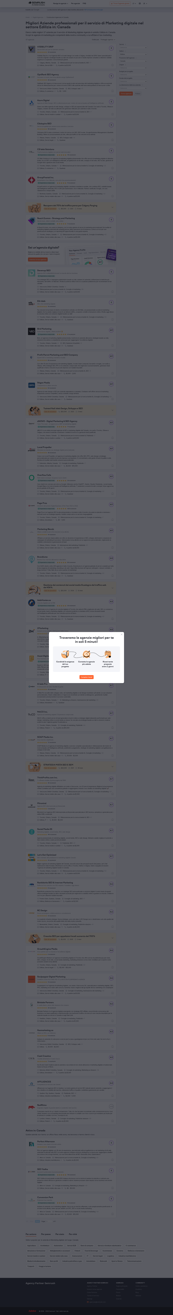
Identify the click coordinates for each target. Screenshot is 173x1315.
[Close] (121, 634)
